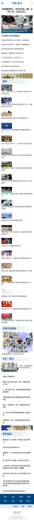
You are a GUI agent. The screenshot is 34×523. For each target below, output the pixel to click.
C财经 (21, 497)
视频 (28, 497)
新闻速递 (7, 434)
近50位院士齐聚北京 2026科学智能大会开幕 (17, 475)
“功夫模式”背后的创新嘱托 (10, 36)
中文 (22, 506)
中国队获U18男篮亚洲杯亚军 (11, 246)
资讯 (13, 497)
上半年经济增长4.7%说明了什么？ (12, 57)
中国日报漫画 (9, 328)
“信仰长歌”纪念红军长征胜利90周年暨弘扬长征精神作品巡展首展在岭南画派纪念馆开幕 (16, 483)
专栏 (5, 359)
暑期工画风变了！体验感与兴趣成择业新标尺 (16, 258)
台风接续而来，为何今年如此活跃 (12, 62)
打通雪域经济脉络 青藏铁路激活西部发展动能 (16, 398)
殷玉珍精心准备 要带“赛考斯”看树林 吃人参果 (16, 271)
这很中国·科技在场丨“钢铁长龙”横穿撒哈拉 (15, 44)
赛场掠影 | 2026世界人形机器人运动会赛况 (13, 31)
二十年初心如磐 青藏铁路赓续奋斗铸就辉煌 (16, 414)
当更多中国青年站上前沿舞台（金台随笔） (15, 40)
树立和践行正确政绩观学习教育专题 (13, 70)
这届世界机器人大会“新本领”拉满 (12, 354)
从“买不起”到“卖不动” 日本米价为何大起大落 (16, 143)
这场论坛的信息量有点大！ (12, 447)
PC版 (29, 506)
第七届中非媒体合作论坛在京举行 (14, 491)
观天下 (28, 501)
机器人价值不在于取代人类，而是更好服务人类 (16, 383)
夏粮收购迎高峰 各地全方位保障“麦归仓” (14, 118)
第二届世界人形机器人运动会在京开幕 (15, 460)
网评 (11, 359)
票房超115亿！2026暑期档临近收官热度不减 (16, 309)
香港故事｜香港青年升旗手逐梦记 (12, 53)
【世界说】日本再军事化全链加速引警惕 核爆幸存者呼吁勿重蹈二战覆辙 (16, 467)
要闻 (5, 81)
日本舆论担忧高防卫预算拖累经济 (12, 49)
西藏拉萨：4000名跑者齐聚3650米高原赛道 (17, 454)
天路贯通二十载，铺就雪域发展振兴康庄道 (16, 421)
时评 (5, 497)
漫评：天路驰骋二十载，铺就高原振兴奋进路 (16, 406)
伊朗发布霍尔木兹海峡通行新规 (11, 220)
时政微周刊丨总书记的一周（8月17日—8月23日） (17, 10)
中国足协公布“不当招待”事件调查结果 (13, 296)
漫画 (20, 501)
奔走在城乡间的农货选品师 (10, 66)
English (15, 506)
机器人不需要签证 (9, 376)
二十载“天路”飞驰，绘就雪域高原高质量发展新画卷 (17, 391)
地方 (13, 501)
